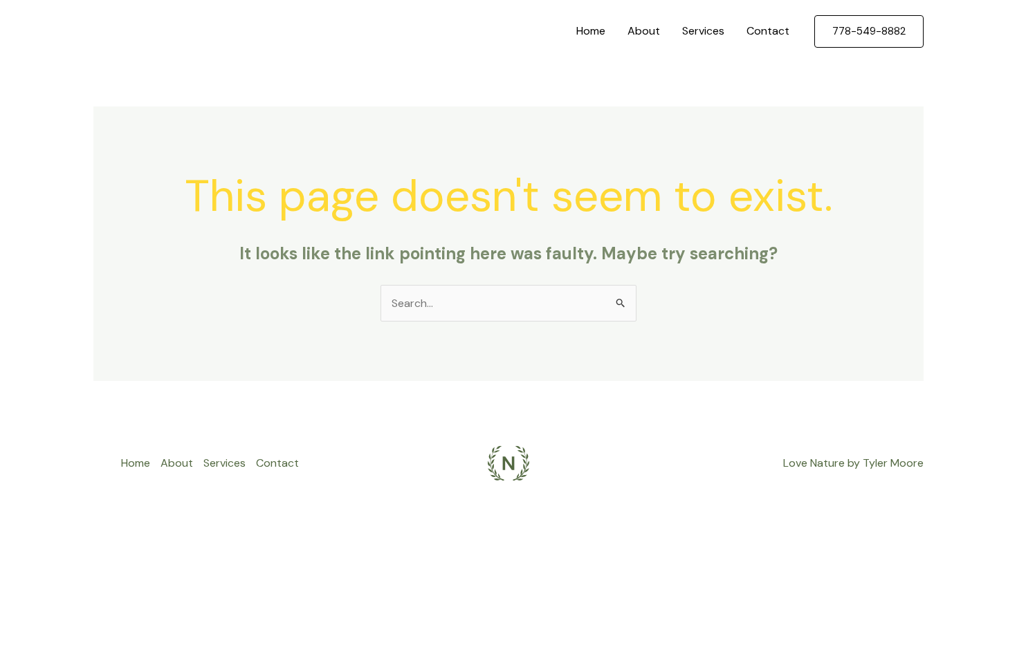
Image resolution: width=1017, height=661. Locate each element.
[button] (869, 31)
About (643, 31)
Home (590, 31)
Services (703, 31)
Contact (767, 31)
